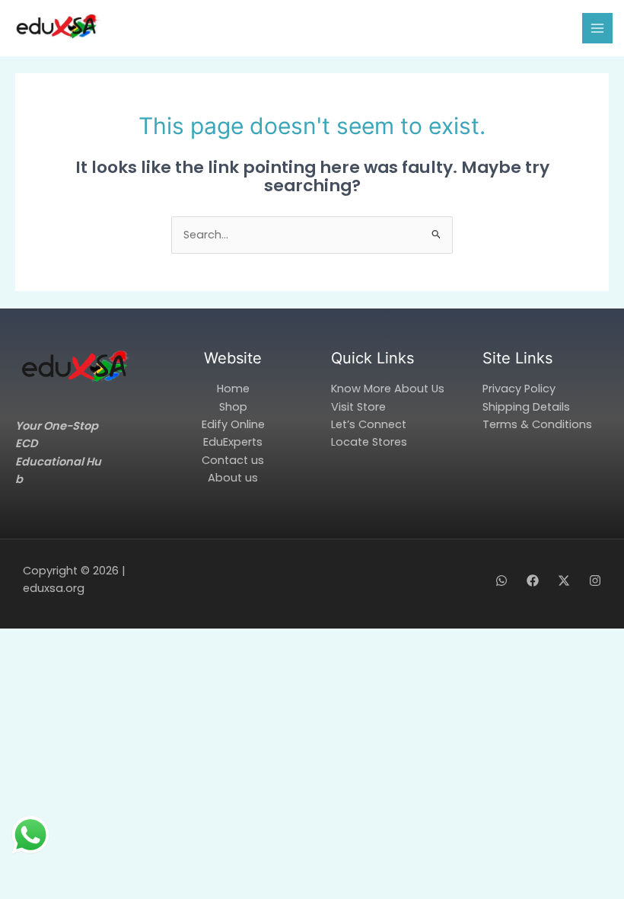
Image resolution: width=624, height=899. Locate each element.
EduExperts (233, 442)
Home (233, 388)
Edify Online (233, 424)
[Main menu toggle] (597, 28)
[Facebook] (533, 580)
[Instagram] (595, 580)
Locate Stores (369, 442)
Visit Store (358, 406)
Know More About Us (387, 388)
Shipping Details (526, 406)
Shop (233, 406)
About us (233, 477)
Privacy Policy (519, 388)
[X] (564, 580)
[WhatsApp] (501, 580)
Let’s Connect (368, 424)
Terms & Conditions (537, 424)
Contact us (233, 460)
